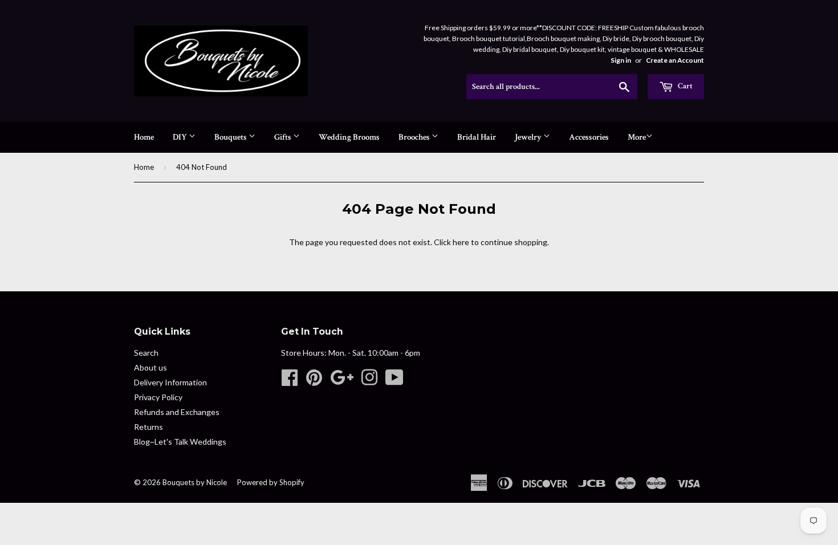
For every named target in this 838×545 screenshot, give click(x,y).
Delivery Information (170, 382)
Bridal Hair (476, 137)
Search (146, 352)
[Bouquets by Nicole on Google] (341, 381)
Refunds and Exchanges (176, 412)
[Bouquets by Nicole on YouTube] (394, 381)
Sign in (621, 60)
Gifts (283, 137)
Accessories (589, 137)
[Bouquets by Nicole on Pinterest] (314, 381)
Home (144, 137)
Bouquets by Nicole (194, 482)
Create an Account (675, 60)
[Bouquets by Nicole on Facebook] (289, 381)
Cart (684, 86)
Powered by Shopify (270, 482)
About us (150, 367)
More (637, 137)
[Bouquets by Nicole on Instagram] (369, 381)
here (461, 242)
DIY (181, 137)
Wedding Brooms (349, 137)
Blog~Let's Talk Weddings (180, 441)
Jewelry (529, 137)
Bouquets (231, 137)
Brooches (415, 137)
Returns (148, 427)
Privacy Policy (158, 397)
